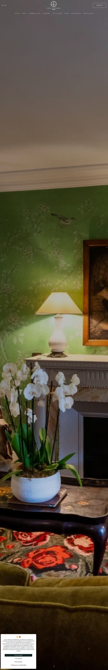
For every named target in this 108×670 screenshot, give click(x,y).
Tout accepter (18, 655)
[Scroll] (54, 666)
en (5, 5)
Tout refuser (18, 658)
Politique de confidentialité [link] (18, 665)
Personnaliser (18, 662)
